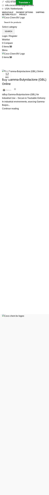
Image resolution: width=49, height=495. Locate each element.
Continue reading (10, 108)
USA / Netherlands (14, 9)
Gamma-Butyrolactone (14, 75)
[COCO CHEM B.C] (24, 416)
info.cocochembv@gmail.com (19, 5)
